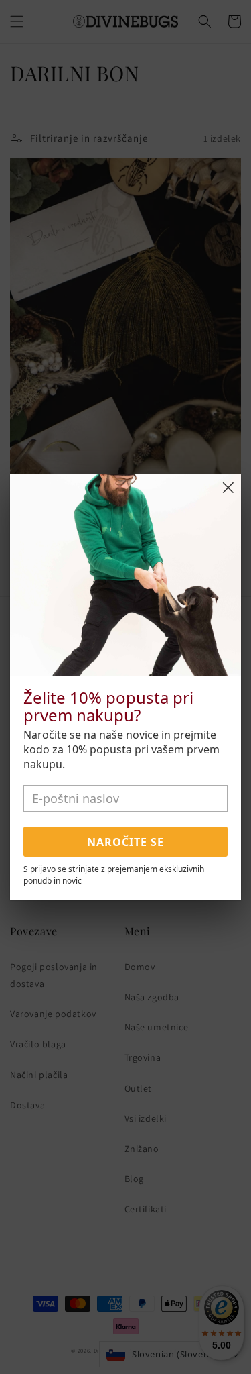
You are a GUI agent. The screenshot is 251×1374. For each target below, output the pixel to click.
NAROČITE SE (125, 842)
